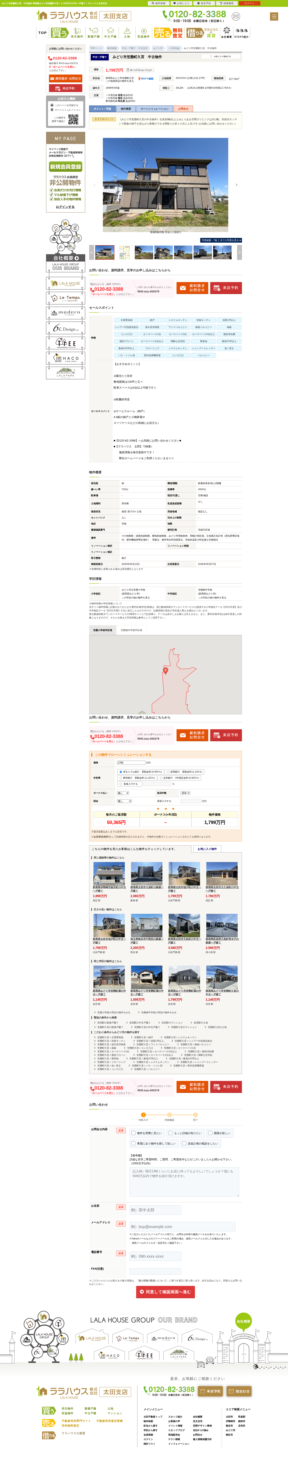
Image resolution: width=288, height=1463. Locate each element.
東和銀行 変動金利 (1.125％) (139, 778)
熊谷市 (229, 1425)
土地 (127, 36)
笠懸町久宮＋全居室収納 (110, 1037)
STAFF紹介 (237, 37)
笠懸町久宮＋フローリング (111, 1062)
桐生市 (229, 1434)
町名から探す (151, 1425)
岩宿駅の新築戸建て (108, 1022)
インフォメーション (178, 1443)
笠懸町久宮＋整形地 (108, 1058)
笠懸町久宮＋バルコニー (147, 1069)
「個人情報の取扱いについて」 (152, 1280)
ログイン (148, 1439)
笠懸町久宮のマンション (184, 1027)
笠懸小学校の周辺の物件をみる (113, 1012)
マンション (115, 1413)
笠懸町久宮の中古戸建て (147, 1027)
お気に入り (183, 3)
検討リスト (149, 1443)
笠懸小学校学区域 (102, 630)
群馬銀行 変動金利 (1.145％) (186, 771)
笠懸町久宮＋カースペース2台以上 (155, 1055)
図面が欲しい (221, 1133)
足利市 (241, 1425)
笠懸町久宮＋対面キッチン (111, 1041)
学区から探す (151, 1430)
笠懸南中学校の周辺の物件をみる (159, 1012)
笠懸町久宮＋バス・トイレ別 (147, 1065)
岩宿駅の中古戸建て (140, 1022)
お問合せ (183, 108)
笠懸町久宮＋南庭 (106, 1048)
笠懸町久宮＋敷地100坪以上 (184, 1058)
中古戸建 (110, 36)
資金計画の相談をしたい (202, 1143)
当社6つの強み (200, 1430)
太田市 (229, 1416)
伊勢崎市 (230, 1421)
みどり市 (230, 1430)
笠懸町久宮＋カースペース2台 (180, 1048)
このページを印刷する (66, 105)
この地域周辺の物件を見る (120, 81)
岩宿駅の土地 (201, 1022)
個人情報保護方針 (202, 1439)
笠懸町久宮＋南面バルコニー (195, 1044)
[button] (165, 671)
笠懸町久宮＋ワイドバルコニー (153, 1044)
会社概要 (225, 37)
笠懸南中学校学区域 (131, 630)
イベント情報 (175, 1425)
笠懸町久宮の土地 (217, 1027)
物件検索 (148, 1421)
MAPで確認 (146, 78)
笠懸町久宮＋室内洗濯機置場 (188, 1065)
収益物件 (144, 36)
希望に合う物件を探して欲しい (156, 1143)
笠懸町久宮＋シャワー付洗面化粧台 (193, 1041)
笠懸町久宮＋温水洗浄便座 (111, 1044)
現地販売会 (174, 1434)
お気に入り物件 (207, 848)
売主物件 (77, 36)
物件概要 (126, 108)
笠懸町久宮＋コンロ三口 (140, 1048)
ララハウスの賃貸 (73, 1433)
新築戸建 (94, 36)
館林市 (241, 1421)
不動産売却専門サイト (76, 1420)
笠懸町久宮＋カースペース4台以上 (158, 1051)
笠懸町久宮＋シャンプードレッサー (199, 1062)
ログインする (65, 206)
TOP (42, 33)
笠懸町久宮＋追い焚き (109, 1065)
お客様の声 (174, 1421)
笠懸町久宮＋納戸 (143, 1037)
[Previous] (94, 184)
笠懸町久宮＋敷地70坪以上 (144, 1058)
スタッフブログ (176, 1430)
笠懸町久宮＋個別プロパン (111, 1055)
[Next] (236, 184)
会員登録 (148, 1434)
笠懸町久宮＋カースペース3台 (113, 1051)
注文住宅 (197, 1421)
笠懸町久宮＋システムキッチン (180, 1037)
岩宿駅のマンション (172, 1022)
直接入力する (131, 784)
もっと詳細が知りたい (187, 1133)
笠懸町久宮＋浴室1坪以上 (150, 1041)
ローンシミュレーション (155, 108)
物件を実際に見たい (149, 1133)
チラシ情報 (174, 1439)
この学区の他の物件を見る (136, 597)
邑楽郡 (241, 1416)
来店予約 (206, 3)
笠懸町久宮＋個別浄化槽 (201, 1051)
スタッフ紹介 (175, 1416)
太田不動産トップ (153, 1416)
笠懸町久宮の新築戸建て (110, 1027)
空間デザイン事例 (202, 1425)
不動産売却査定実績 (109, 1420)
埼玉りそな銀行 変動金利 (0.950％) (142, 771)
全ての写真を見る (220, 240)
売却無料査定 (70, 1425)
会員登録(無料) (101, 836)
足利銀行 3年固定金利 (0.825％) (181, 778)
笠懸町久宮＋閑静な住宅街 (198, 1055)
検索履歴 (229, 3)
